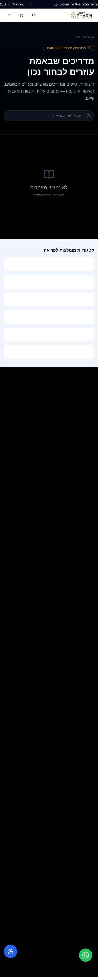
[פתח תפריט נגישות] (10, 951)
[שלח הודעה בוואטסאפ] (85, 955)
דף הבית (89, 37)
